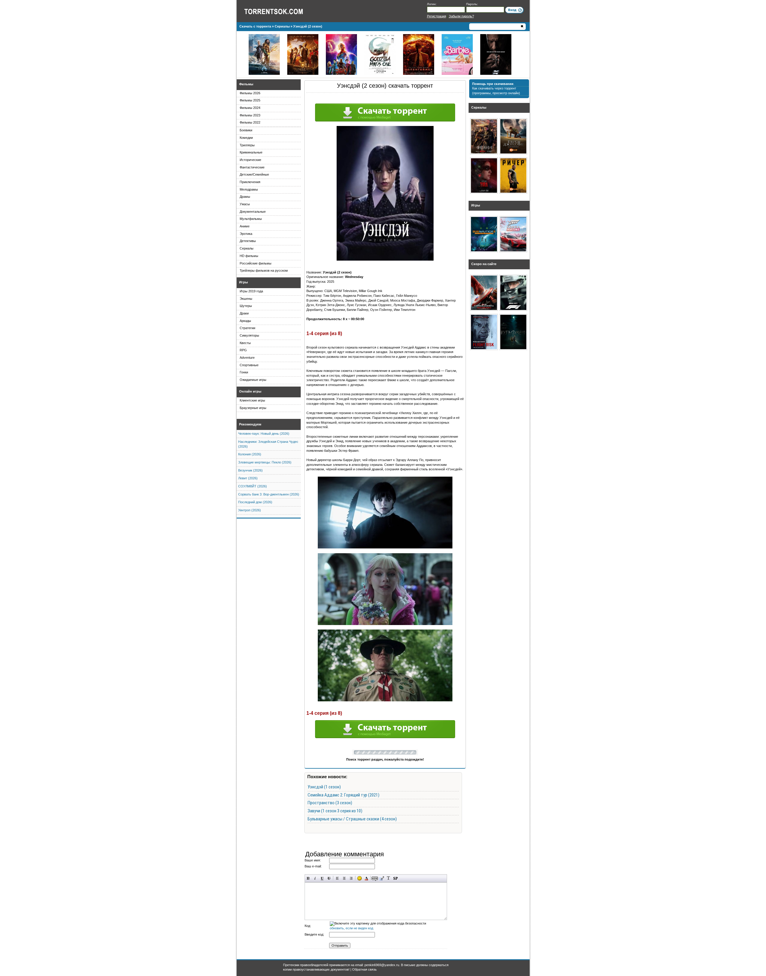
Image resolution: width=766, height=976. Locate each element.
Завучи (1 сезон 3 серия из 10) (335, 811)
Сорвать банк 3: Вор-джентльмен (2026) (268, 494)
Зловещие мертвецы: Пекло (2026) (264, 462)
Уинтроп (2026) (249, 510)
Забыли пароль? (461, 16)
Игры (243, 282)
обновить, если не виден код (351, 928)
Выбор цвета (366, 878)
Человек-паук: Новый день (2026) (263, 433)
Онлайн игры (250, 391)
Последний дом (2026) (255, 502)
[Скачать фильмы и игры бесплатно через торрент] (280, 11)
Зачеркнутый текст (329, 878)
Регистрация (436, 16)
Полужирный (308, 878)
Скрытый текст (374, 878)
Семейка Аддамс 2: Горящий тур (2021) (343, 795)
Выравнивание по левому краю (337, 878)
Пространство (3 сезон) (330, 802)
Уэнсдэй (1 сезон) (324, 787)
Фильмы (246, 84)
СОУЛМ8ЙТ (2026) (252, 486)
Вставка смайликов (359, 878)
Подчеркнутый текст (322, 878)
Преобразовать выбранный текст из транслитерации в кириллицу (388, 878)
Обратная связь (364, 969)
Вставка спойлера (395, 878)
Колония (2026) (249, 454)
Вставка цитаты (381, 878)
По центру (344, 878)
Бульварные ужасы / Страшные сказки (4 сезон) (352, 819)
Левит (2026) (248, 478)
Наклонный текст (315, 878)
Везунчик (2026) (250, 470)
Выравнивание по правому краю (351, 878)
